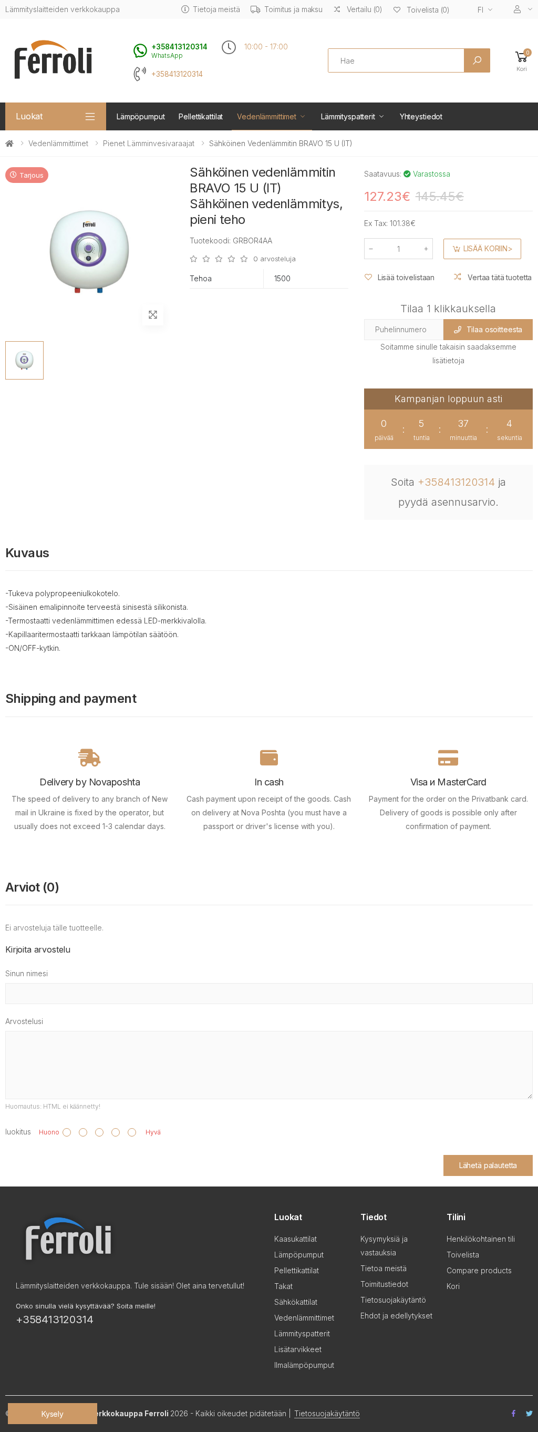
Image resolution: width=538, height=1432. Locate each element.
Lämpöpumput (140, 116)
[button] (521, 60)
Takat (283, 1286)
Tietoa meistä (383, 1268)
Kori (453, 1286)
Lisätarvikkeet (298, 1349)
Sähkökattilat (295, 1301)
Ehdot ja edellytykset (396, 1315)
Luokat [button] (29, 116)
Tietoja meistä (216, 9)
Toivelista (463, 1254)
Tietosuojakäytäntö (393, 1299)
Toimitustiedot (384, 1284)
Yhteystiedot (421, 116)
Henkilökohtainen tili (481, 1238)
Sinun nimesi (26, 973)
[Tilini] (523, 9)
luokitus (18, 1131)
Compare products (479, 1270)
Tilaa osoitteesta (495, 329)
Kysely (53, 1413)
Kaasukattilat (295, 1238)
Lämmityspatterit (348, 116)
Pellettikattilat (201, 116)
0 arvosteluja (274, 258)
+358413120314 (177, 74)
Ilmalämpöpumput (304, 1365)
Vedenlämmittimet (266, 116)
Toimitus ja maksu (293, 9)
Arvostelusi (24, 1021)
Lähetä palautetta (488, 1165)
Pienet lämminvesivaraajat (148, 143)
